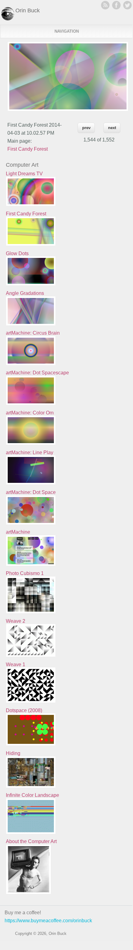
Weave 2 (15, 621)
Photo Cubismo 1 (25, 573)
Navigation (66, 31)
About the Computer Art (31, 841)
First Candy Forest (27, 149)
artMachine (18, 532)
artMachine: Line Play (29, 452)
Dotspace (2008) (24, 710)
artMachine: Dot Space (31, 492)
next (112, 127)
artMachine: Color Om (30, 412)
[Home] (7, 18)
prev (86, 127)
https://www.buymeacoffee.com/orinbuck (48, 920)
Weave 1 (15, 664)
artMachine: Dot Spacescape (37, 372)
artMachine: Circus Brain (33, 333)
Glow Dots (17, 253)
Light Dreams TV (24, 173)
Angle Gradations (25, 293)
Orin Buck (27, 10)
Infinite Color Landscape (32, 795)
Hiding (13, 753)
